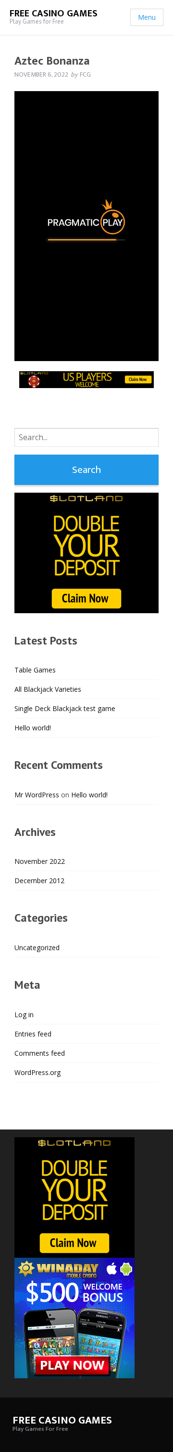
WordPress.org (37, 1072)
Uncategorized (37, 947)
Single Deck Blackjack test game (64, 708)
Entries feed (32, 1033)
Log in (24, 1014)
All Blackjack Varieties (47, 689)
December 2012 (39, 880)
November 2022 (39, 861)
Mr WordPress (36, 794)
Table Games (35, 669)
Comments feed (39, 1053)
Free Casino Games (54, 13)
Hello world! (32, 727)
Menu (147, 17)
